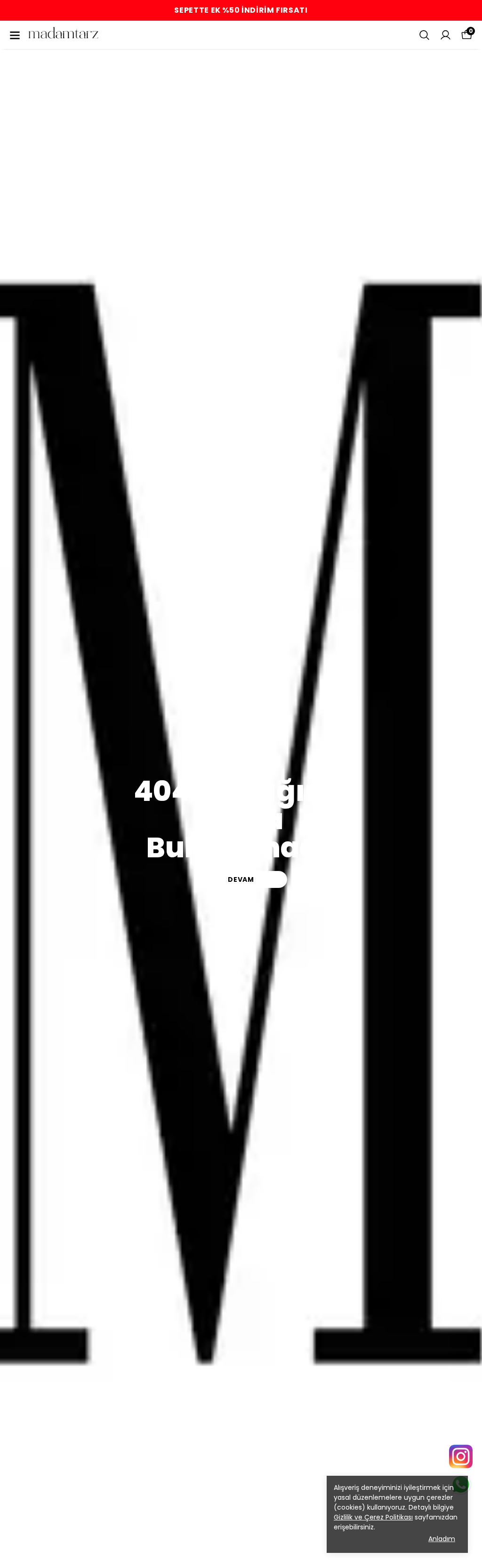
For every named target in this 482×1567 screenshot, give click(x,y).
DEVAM (241, 879)
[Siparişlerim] (445, 35)
